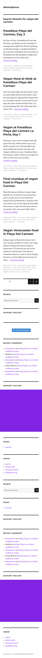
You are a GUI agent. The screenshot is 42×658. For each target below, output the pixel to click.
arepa (15, 267)
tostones (24, 269)
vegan (30, 68)
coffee (15, 219)
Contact (8, 447)
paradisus (12, 68)
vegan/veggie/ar (27, 66)
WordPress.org (11, 473)
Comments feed (11, 470)
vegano (5, 170)
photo (19, 166)
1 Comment (21, 222)
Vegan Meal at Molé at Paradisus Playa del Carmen (19, 82)
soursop (18, 269)
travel (19, 66)
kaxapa (27, 267)
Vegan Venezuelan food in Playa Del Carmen (20, 232)
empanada (21, 267)
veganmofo (7, 219)
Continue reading (10, 60)
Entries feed (10, 467)
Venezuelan (15, 272)
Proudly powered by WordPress (23, 654)
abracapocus (11, 7)
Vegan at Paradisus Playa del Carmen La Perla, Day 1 (18, 131)
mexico (5, 68)
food (15, 66)
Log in (7, 464)
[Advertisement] (21, 411)
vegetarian (6, 70)
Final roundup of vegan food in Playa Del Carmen (20, 182)
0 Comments (16, 70)
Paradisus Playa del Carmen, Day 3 (17, 32)
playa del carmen (21, 68)
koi (35, 114)
